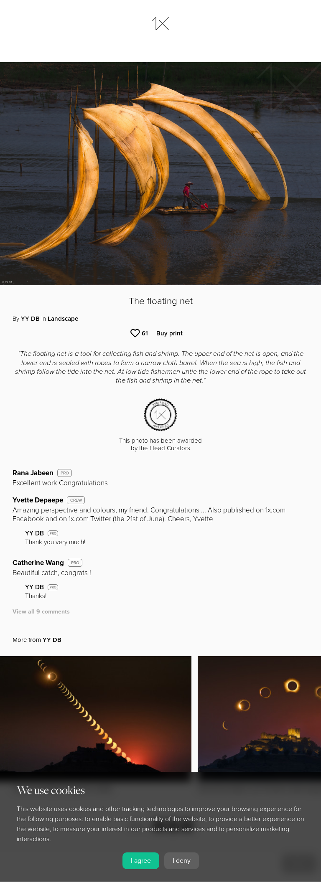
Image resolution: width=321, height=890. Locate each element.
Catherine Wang (38, 562)
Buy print (169, 333)
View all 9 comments (41, 611)
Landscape (63, 318)
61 (145, 333)
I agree (141, 861)
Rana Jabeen (33, 473)
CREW (76, 500)
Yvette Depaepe (38, 500)
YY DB (30, 318)
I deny (182, 861)
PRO (65, 473)
